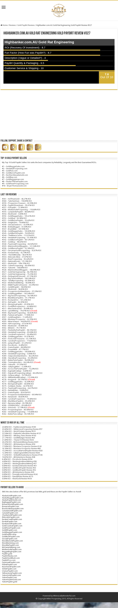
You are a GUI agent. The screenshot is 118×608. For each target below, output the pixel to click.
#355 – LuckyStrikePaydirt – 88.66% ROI (18, 212)
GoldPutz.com (12, 171)
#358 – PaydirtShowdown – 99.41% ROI (18, 205)
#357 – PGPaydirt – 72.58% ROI (15, 207)
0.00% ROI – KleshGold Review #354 (17, 479)
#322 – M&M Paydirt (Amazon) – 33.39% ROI (20, 285)
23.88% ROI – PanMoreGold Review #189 (19, 427)
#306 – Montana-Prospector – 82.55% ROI (19, 319)
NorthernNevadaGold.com (17, 175)
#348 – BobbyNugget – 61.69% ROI (16, 227)
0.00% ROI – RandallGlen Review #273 (17, 476)
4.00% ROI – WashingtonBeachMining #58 (19, 461)
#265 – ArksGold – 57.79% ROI (18, 407)
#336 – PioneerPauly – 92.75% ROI (16, 253)
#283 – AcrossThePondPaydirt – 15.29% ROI (20, 369)
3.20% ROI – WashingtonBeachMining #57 (19, 463)
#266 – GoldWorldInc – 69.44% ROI (16, 405)
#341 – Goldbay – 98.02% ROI (14, 242)
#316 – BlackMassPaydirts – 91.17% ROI (18, 298)
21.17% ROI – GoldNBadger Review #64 (18, 438)
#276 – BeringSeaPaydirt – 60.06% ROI (18, 384)
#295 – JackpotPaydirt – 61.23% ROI (17, 343)
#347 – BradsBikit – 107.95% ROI (15, 229)
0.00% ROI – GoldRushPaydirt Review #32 (19, 470)
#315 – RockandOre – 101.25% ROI (16, 300)
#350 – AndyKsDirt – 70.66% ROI (15, 222)
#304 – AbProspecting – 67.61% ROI (17, 323)
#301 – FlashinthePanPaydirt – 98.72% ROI (19, 330)
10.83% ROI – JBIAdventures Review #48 (18, 457)
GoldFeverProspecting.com (17, 184)
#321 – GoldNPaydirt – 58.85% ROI (16, 287)
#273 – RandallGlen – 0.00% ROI (15, 390)
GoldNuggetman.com (15, 179)
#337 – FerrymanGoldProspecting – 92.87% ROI (21, 250)
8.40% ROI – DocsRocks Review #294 (17, 459)
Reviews (12, 25)
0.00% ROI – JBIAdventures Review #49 (18, 472)
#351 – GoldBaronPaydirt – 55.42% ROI (18, 220)
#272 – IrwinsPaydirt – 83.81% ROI (16, 392)
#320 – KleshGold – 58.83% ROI (15, 289)
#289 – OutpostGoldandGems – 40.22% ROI (20, 356)
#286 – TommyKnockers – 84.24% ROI (17, 362)
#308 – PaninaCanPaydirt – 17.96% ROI (18, 315)
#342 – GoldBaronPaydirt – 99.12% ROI (18, 240)
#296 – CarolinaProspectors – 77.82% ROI (19, 341)
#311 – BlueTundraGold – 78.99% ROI (17, 308)
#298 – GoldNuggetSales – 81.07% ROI (18, 336)
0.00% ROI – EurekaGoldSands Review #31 (19, 466)
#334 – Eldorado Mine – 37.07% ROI (17, 257)
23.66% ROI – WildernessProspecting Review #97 (22, 429)
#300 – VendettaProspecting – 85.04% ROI (19, 332)
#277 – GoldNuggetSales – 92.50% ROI (18, 382)
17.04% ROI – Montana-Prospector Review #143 (22, 446)
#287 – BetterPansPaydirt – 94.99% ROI (18, 360)
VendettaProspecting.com (16, 168)
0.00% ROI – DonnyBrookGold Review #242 (20, 474)
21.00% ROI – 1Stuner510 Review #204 (18, 440)
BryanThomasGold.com (17, 186)
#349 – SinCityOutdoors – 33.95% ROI (17, 225)
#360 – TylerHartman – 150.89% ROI (17, 201)
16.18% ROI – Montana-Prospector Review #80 (21, 448)
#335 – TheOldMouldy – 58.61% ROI (17, 255)
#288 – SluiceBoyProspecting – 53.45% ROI (19, 358)
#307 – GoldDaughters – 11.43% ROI (17, 317)
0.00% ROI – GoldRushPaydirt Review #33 (19, 468)
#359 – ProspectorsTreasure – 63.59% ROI (19, 203)
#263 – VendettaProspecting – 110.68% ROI (20, 412)
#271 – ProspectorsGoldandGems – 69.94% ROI (22, 394)
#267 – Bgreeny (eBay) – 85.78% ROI (17, 403)
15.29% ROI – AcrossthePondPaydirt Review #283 (22, 451)
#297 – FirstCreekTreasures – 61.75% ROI (19, 339)
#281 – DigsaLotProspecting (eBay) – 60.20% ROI (22, 373)
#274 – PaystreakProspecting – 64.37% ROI (19, 388)
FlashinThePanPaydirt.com (17, 181)
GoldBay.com (11, 177)
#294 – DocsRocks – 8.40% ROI (14, 345)
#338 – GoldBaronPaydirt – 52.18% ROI (18, 248)
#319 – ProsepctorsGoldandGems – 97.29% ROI (22, 291)
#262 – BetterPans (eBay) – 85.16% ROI (18, 414)
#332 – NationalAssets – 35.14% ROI (17, 261)
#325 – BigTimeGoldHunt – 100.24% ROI (18, 278)
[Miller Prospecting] (59, 9)
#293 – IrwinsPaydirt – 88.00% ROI (16, 347)
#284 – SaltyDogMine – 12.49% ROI (16, 367)
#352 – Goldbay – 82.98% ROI (14, 218)
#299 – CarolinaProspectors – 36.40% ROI (19, 334)
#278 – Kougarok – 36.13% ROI (18, 379)
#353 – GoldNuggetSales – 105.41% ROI (18, 216)
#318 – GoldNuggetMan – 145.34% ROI (18, 293)
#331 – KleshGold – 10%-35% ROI (16, 263)
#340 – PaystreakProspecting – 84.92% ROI (19, 244)
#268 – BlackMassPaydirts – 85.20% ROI (18, 401)
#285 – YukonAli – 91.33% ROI (14, 364)
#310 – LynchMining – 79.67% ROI (16, 311)
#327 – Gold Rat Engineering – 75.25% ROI (19, 274)
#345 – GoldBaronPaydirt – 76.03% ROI (18, 233)
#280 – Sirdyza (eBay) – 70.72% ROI (16, 375)
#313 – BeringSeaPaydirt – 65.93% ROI (18, 304)
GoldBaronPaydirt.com (15, 173)
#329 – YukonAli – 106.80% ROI (15, 268)
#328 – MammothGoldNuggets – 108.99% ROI (21, 270)
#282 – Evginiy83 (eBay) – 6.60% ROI (17, 371)
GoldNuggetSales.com (15, 166)
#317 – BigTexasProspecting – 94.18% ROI (19, 296)
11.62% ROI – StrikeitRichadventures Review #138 (22, 455)
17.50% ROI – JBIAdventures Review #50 (18, 444)
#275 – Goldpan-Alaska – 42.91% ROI (17, 386)
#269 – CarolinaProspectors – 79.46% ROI (19, 399)
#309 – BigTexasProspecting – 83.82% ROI (19, 313)
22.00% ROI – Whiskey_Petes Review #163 (19, 435)
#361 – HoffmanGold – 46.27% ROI (16, 199)
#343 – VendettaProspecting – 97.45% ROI (19, 237)
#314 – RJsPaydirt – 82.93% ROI (15, 302)
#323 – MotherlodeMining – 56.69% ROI (18, 283)
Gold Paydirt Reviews (26, 25)
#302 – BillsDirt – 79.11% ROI (14, 328)
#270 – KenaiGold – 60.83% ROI (15, 397)
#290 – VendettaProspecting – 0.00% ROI (19, 354)
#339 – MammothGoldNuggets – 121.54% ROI (21, 246)
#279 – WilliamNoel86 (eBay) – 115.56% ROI (20, 377)
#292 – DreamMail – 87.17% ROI (15, 349)
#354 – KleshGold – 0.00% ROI (14, 214)
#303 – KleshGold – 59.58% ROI (15, 326)
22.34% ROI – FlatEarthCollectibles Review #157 (21, 433)
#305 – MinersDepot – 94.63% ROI (16, 321)
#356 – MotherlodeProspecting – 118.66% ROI (21, 209)
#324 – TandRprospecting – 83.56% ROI (18, 280)
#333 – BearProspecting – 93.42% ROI (17, 259)
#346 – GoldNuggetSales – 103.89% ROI (18, 231)
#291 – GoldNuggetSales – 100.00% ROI (18, 351)
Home (5, 25)
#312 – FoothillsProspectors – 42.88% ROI (19, 306)
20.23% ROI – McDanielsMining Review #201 (20, 442)
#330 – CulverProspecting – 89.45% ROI (18, 265)
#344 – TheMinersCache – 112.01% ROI (18, 235)
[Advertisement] (59, 116)
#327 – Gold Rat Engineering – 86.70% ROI (19, 272)
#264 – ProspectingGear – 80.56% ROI (18, 410)
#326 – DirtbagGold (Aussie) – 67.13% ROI (19, 276)
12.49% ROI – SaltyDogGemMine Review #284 (21, 453)
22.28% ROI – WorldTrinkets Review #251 (19, 431)
